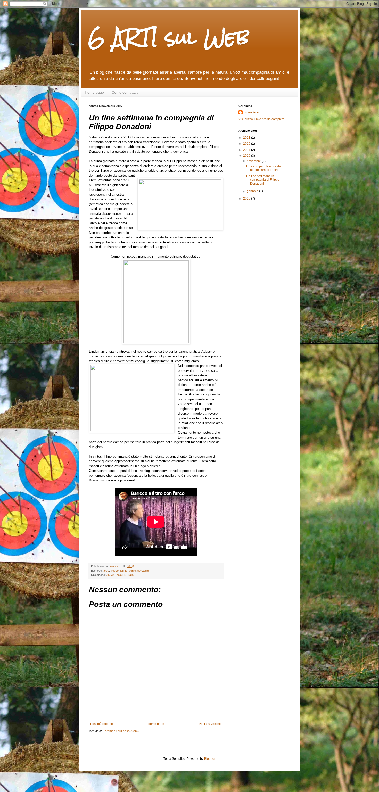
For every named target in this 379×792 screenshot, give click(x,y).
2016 (247, 156)
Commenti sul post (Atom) (121, 731)
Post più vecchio (210, 724)
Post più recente (101, 724)
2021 (247, 137)
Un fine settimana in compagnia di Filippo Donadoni (262, 179)
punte (132, 570)
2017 (247, 150)
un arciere (251, 112)
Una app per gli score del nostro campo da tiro (264, 168)
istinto (123, 570)
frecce (115, 570)
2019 (247, 143)
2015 (247, 198)
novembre (254, 161)
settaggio (143, 570)
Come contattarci (125, 92)
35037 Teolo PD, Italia (120, 574)
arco (106, 570)
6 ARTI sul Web (169, 37)
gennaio (253, 191)
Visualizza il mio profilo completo (261, 119)
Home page (94, 92)
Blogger (209, 759)
